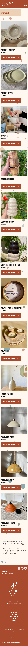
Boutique (14, 614)
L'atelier (14, 612)
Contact (14, 624)
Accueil (14, 611)
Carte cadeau (14, 622)
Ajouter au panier (11, 57)
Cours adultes (14, 616)
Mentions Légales (7, 573)
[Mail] (25, 568)
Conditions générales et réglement (6, 569)
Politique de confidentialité (11, 642)
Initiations (14, 618)
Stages (14, 620)
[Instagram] (19, 568)
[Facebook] (22, 568)
